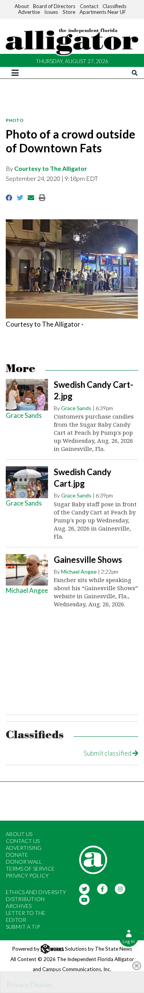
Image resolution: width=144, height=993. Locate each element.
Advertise (29, 12)
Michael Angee (27, 590)
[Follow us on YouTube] (84, 899)
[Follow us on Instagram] (120, 888)
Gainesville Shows (88, 559)
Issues (51, 12)
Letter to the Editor (25, 916)
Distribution (25, 899)
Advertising (23, 847)
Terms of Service (30, 868)
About (22, 6)
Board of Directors (54, 6)
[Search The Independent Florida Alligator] (134, 73)
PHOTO (14, 120)
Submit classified (108, 753)
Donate (17, 854)
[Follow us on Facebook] (102, 888)
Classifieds (114, 6)
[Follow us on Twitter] (84, 888)
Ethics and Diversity (36, 892)
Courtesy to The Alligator (50, 168)
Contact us (23, 841)
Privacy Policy (27, 875)
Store (69, 12)
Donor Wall (24, 861)
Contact (89, 6)
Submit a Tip (23, 926)
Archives (18, 906)
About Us (19, 834)
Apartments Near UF (102, 12)
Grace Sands (24, 415)
